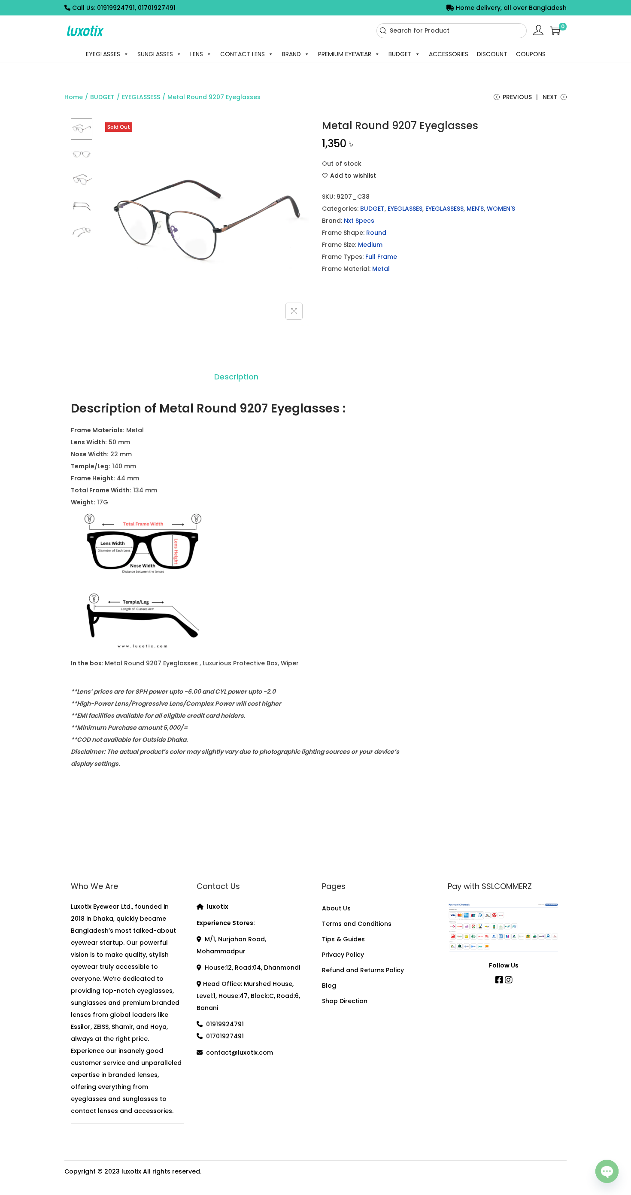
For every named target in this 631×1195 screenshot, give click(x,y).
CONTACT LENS (242, 54)
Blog (329, 985)
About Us (336, 908)
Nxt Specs (359, 220)
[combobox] (451, 30)
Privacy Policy (343, 954)
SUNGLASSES (155, 54)
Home (73, 97)
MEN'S (475, 208)
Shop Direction (344, 1001)
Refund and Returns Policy (363, 970)
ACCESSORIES (448, 54)
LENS (196, 54)
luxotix (131, 1171)
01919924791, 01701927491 (136, 7)
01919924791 (225, 1024)
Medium (370, 244)
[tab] (236, 377)
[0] (555, 30)
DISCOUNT (492, 54)
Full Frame (381, 256)
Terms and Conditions (356, 923)
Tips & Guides (343, 939)
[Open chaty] (607, 1172)
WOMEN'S (501, 208)
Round (376, 232)
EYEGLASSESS (141, 97)
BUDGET (400, 54)
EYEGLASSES (103, 54)
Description (236, 376)
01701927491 (225, 1036)
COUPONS (531, 54)
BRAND (291, 54)
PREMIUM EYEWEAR (344, 54)
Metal (381, 268)
